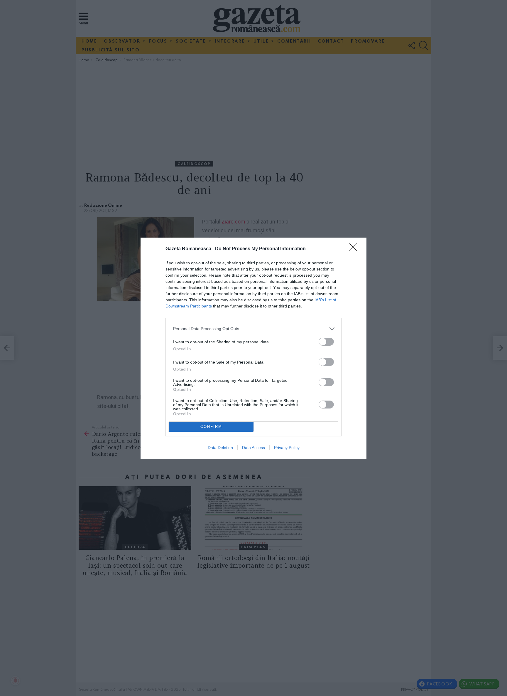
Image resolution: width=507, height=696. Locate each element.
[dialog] (253, 348)
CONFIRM (211, 426)
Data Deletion (220, 447)
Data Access (253, 447)
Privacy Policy (287, 447)
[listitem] (253, 329)
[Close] (355, 249)
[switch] (326, 342)
